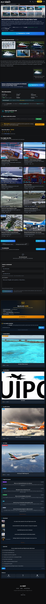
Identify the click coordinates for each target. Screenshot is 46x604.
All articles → (23, 542)
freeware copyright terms (24, 103)
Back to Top (23, 594)
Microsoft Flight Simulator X (11, 4)
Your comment (5, 277)
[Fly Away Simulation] (6, 1)
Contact (17, 588)
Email (3, 271)
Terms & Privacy (27, 588)
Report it (38, 103)
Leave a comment (41, 249)
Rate (10, 27)
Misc (19, 4)
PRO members (22, 100)
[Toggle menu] (44, 2)
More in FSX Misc (41, 240)
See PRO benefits (39, 124)
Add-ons (2, 4)
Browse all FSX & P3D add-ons (8, 240)
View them (38, 118)
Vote (3, 568)
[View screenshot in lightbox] (43, 16)
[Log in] (35, 2)
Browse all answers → (23, 514)
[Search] (30, 2)
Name (3, 266)
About (21, 588)
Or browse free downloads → (23, 319)
